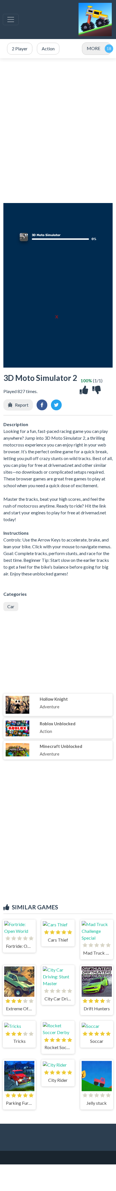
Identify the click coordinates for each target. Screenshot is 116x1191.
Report (21, 404)
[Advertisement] (58, 130)
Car (10, 606)
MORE (93, 48)
